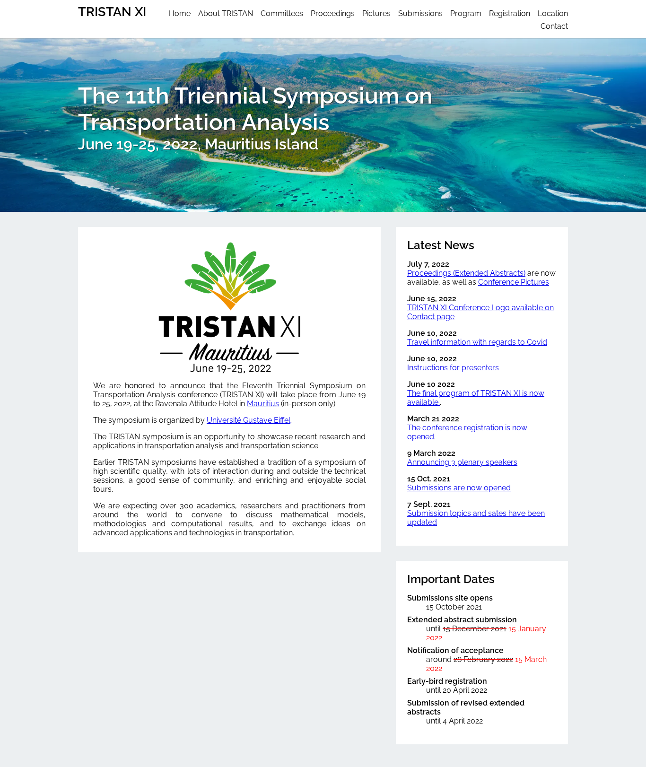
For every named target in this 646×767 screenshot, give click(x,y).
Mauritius (263, 403)
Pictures (376, 13)
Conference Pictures (513, 282)
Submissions (420, 13)
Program (465, 13)
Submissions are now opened (459, 487)
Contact (554, 26)
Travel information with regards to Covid (477, 342)
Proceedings (333, 13)
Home (180, 13)
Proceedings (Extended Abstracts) (466, 273)
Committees (282, 13)
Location (553, 13)
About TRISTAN (225, 13)
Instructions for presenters (453, 367)
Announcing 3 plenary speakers (462, 462)
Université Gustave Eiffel (248, 420)
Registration (509, 13)
